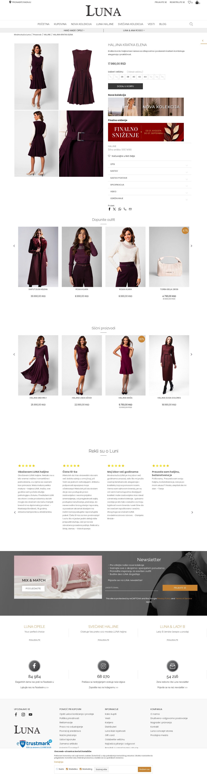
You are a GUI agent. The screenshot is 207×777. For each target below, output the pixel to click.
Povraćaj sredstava (70, 731)
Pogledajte (34, 640)
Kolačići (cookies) (69, 747)
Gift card (109, 735)
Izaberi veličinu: (116, 71)
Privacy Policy (164, 598)
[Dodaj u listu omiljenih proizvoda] (16, 289)
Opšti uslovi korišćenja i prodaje (77, 714)
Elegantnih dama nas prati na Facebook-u (34, 682)
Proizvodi (37, 34)
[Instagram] (23, 714)
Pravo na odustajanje (71, 726)
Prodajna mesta (159, 735)
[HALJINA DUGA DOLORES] (169, 365)
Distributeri (110, 726)
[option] (74, 30)
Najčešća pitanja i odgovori (120, 743)
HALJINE (47, 34)
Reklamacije (66, 722)
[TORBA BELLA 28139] (169, 256)
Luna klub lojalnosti (115, 731)
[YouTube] (30, 714)
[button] (191, 24)
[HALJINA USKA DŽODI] (82, 365)
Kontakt (154, 726)
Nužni (61, 769)
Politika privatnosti (69, 718)
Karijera (109, 722)
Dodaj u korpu (125, 86)
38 (128, 76)
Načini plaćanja (68, 735)
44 (145, 76)
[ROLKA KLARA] (82, 256)
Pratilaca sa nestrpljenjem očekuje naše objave (103, 682)
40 (133, 76)
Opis (112, 164)
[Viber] (125, 209)
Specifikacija (117, 185)
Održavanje (116, 198)
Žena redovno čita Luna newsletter (172, 682)
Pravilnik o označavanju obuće (121, 747)
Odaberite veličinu (115, 739)
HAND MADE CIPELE (73, 30)
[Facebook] (109, 209)
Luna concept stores (161, 731)
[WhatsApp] (120, 209)
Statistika (73, 769)
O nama (155, 714)
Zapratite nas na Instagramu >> (103, 687)
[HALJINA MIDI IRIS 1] (38, 365)
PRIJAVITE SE (180, 587)
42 (139, 76)
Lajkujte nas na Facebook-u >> (34, 687)
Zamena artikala (68, 743)
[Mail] (130, 209)
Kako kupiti (111, 714)
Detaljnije (58, 762)
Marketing (87, 769)
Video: (113, 192)
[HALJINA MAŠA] (125, 365)
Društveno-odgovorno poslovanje (169, 718)
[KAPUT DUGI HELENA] (38, 256)
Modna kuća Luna (22, 34)
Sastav (114, 171)
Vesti (107, 718)
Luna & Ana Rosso (133, 30)
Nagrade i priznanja (161, 722)
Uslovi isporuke (68, 739)
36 (122, 76)
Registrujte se (177, 2)
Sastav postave (118, 178)
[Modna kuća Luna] (103, 10)
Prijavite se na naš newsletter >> (172, 687)
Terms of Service (183, 598)
